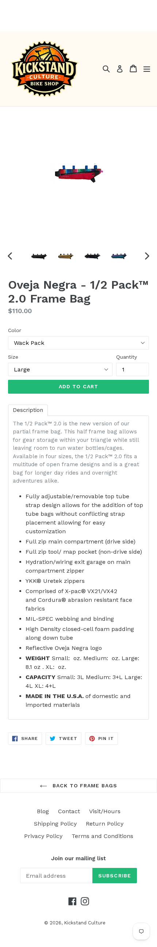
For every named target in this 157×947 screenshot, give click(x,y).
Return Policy (104, 823)
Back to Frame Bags (84, 785)
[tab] (28, 410)
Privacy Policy (43, 836)
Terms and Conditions (102, 836)
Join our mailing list (78, 858)
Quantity (126, 357)
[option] (39, 256)
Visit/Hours (104, 811)
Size (13, 357)
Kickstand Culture (85, 922)
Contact (69, 811)
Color (14, 330)
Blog (43, 811)
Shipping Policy (55, 823)
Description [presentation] (28, 410)
